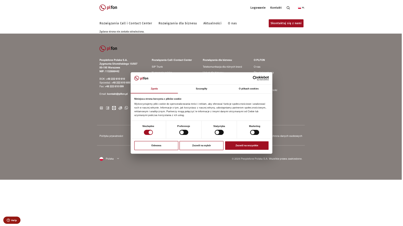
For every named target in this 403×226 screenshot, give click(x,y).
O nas (232, 23)
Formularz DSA (262, 101)
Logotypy (259, 96)
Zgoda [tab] (154, 88)
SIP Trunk (157, 66)
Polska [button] (109, 158)
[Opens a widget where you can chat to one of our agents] (11, 220)
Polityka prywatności (111, 136)
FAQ (256, 84)
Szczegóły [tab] (201, 88)
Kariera (258, 78)
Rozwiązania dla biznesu (178, 23)
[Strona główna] (110, 8)
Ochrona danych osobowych (286, 136)
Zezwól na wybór (201, 145)
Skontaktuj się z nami (286, 23)
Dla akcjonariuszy (264, 72)
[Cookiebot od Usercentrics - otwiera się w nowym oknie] (255, 78)
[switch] (183, 132)
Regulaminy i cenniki (265, 90)
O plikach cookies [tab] (249, 88)
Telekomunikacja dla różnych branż (222, 66)
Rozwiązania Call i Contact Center (125, 23)
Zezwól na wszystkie (247, 145)
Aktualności (212, 23)
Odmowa (156, 145)
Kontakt (276, 7)
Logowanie (258, 7)
